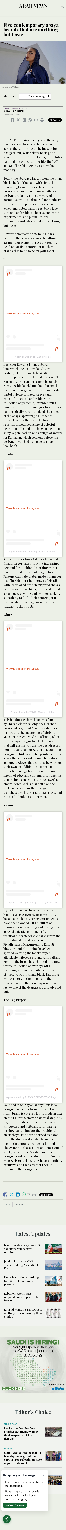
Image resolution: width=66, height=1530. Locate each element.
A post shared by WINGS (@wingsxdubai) (33, 712)
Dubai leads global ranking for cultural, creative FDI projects (21, 1280)
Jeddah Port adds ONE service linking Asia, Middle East (21, 1264)
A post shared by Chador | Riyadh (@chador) (33, 551)
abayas (19, 1205)
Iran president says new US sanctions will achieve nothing (22, 1248)
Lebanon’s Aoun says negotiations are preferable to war (22, 1297)
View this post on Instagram (22, 313)
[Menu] (4, 6)
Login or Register (15, 1505)
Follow (56, 120)
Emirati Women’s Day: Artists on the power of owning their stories (23, 1313)
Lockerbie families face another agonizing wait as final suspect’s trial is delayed (21, 1433)
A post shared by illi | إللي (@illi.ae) (33, 356)
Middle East (10, 1424)
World (8, 1448)
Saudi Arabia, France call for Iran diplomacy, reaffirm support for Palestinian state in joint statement (23, 1458)
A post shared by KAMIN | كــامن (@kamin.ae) (33, 902)
